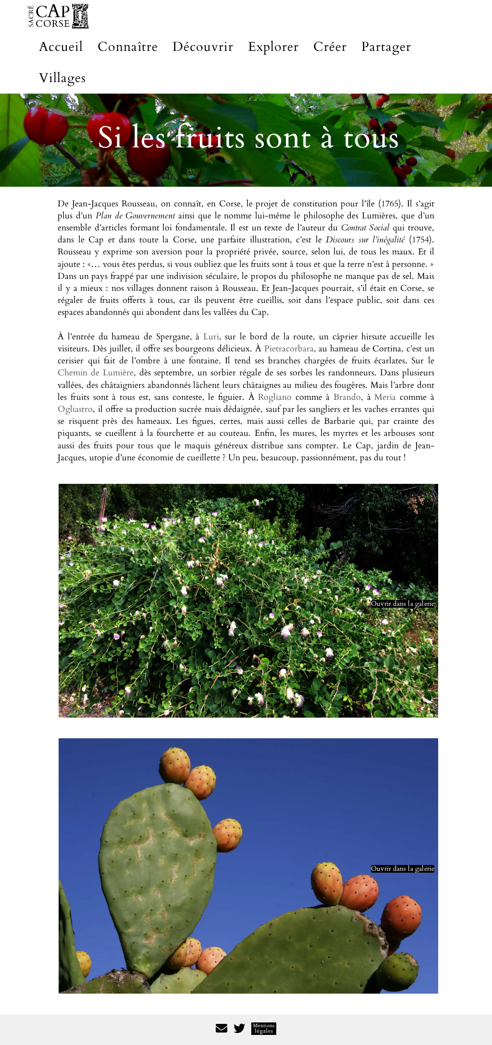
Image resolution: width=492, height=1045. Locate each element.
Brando (347, 397)
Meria (385, 397)
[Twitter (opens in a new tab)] (239, 1030)
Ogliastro (75, 409)
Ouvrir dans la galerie (402, 604)
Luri (211, 337)
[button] (248, 601)
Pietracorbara (289, 349)
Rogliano (275, 397)
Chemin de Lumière (96, 373)
